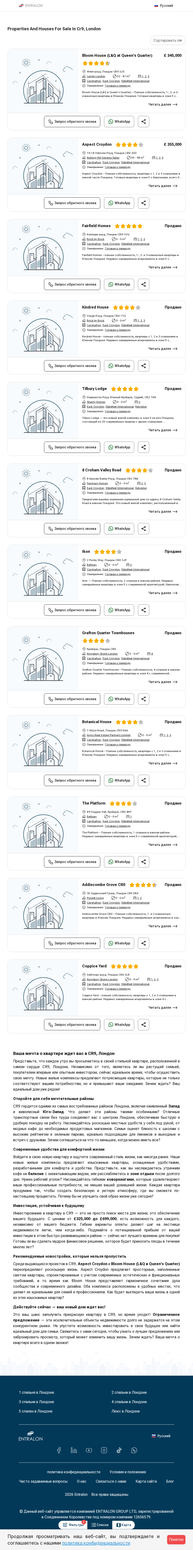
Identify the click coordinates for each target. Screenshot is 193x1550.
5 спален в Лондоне (35, 1411)
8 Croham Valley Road (101, 470)
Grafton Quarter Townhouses (108, 633)
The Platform (93, 803)
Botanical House (97, 722)
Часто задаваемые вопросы (43, 1481)
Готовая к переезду (118, 85)
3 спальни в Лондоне (36, 1402)
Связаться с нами (111, 1481)
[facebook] (58, 1450)
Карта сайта (146, 1481)
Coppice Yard (94, 966)
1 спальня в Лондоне (36, 1392)
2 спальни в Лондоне (129, 1392)
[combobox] (167, 40)
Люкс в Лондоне (126, 1411)
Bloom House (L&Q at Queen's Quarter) (117, 55)
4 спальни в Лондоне (129, 1402)
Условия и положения (128, 1472)
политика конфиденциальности (73, 1472)
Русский (166, 6)
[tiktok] (119, 1450)
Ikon (86, 551)
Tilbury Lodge (94, 388)
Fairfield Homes (96, 226)
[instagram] (104, 1450)
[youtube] (89, 1450)
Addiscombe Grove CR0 (103, 884)
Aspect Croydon (97, 144)
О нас (81, 1481)
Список (103, 1525)
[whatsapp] (134, 1450)
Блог (170, 1481)
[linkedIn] (74, 1450)
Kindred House (95, 307)
